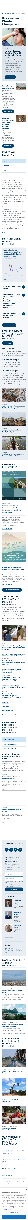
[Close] (26, 1190)
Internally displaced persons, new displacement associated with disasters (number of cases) (14, 253)
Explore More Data (9, 325)
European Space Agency (9, 1168)
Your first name (10, 879)
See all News (5, 706)
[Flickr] (20, 850)
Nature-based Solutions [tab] (11, 749)
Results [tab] (6, 170)
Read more (5, 233)
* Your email (9, 874)
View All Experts (9, 937)
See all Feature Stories (7, 710)
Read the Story (8, 111)
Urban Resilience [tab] (9, 739)
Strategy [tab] (6, 166)
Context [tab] (6, 161)
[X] (7, 850)
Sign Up (15, 889)
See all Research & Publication (9, 715)
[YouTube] (16, 850)
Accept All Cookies (14, 1217)
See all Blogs (5, 702)
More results (8, 343)
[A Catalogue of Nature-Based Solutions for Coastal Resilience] (14, 547)
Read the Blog (10, 77)
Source (5, 279)
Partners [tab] (6, 175)
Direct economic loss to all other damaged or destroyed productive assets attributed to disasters (9, 301)
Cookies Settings (14, 1212)
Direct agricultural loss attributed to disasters (9, 315)
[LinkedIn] (11, 850)
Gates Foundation (7, 1175)
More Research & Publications (12, 589)
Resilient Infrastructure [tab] (11, 744)
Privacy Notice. (7, 1209)
